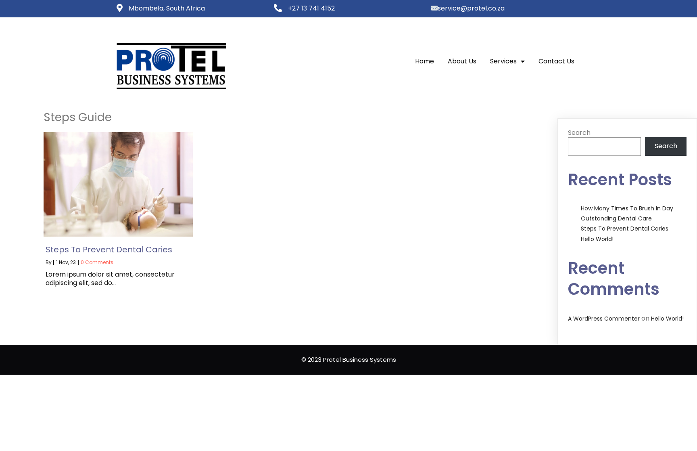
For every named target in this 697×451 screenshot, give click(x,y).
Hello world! (597, 239)
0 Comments (97, 262)
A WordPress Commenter (604, 319)
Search (579, 132)
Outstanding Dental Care (616, 218)
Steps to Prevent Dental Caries (624, 228)
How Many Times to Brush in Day (627, 208)
